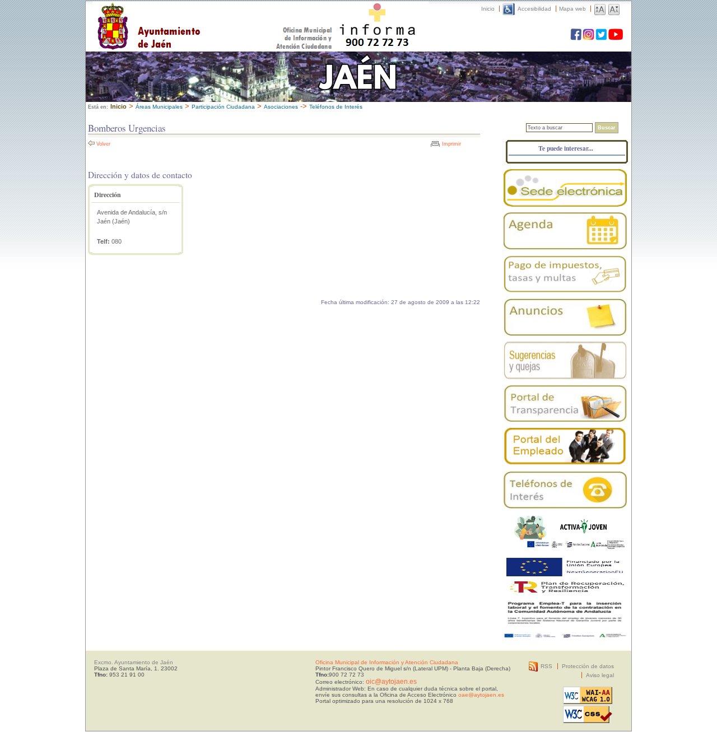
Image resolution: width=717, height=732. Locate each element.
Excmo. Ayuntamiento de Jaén (133, 662)
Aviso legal (600, 675)
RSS (546, 666)
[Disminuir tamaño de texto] (614, 9)
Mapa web (572, 9)
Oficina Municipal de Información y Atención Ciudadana (386, 662)
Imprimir (451, 144)
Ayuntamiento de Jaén (197, 15)
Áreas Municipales (159, 107)
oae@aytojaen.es (481, 695)
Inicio (488, 9)
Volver (103, 144)
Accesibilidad (534, 9)
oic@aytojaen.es (391, 682)
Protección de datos (588, 666)
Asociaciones (281, 107)
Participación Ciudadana (223, 107)
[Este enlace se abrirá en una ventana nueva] (565, 188)
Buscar (607, 127)
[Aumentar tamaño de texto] (600, 9)
